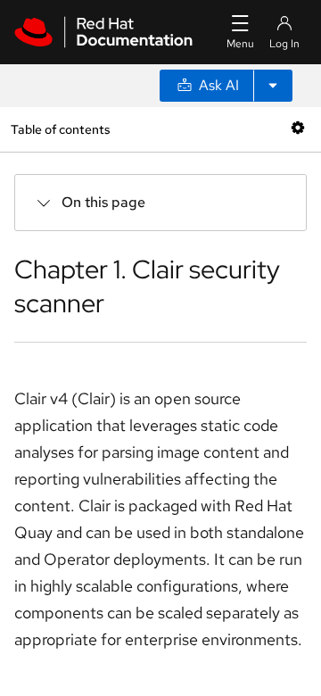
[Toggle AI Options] (272, 86)
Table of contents (60, 128)
